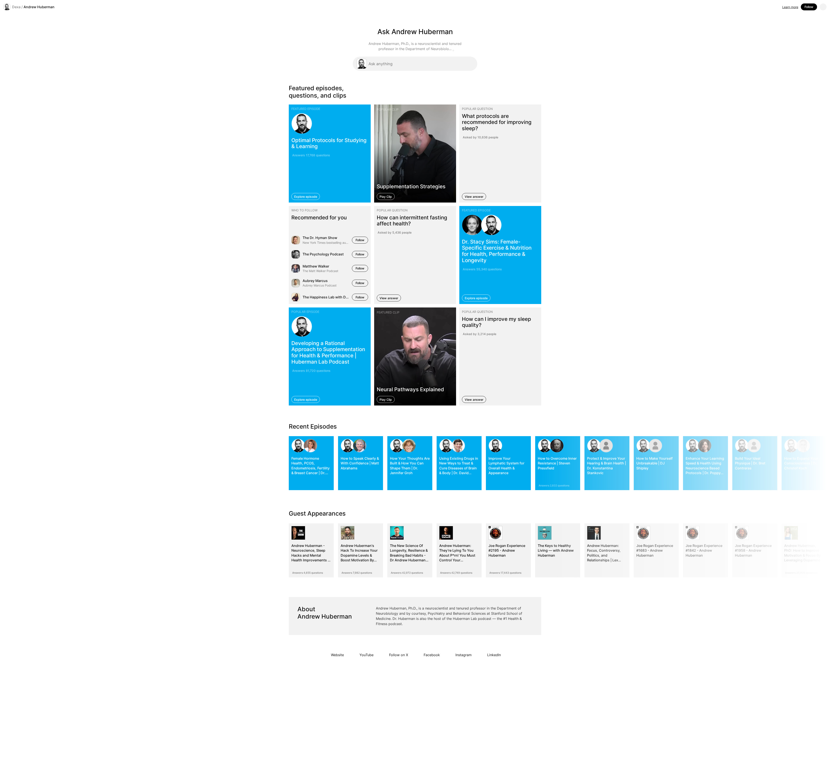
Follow (808, 7)
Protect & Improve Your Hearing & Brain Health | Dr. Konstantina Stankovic (606, 465)
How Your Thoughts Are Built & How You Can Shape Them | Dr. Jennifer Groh (410, 465)
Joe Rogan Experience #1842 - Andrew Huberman (704, 550)
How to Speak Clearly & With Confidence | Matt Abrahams (360, 463)
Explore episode (305, 196)
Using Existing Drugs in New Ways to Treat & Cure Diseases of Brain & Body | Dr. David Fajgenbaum (458, 468)
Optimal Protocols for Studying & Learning (329, 143)
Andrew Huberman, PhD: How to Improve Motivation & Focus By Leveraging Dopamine (802, 552)
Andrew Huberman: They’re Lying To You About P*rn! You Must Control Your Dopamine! (457, 555)
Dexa (16, 7)
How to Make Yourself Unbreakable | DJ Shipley (654, 463)
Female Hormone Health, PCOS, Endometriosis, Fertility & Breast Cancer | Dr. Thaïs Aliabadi (310, 468)
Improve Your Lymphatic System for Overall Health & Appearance (506, 465)
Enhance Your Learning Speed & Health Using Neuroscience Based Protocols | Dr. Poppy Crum (705, 468)
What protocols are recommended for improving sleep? (497, 122)
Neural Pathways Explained (410, 389)
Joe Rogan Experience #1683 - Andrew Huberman (654, 550)
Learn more (790, 7)
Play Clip (386, 196)
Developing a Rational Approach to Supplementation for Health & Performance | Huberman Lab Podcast (328, 352)
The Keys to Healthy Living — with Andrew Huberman (556, 550)
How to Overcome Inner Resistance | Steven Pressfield (557, 463)
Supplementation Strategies (411, 186)
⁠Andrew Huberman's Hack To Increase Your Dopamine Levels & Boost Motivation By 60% (359, 555)
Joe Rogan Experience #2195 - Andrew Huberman (506, 550)
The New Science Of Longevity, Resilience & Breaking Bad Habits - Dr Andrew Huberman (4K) (409, 555)
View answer (474, 196)
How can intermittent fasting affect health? (412, 220)
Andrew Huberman (39, 7)
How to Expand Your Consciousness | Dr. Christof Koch (801, 463)
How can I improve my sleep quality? (496, 322)
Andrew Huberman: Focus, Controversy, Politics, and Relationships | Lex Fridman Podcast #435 (605, 555)
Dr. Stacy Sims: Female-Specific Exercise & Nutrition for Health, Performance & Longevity (497, 251)
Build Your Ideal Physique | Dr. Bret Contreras (750, 463)
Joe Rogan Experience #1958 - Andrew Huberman (753, 550)
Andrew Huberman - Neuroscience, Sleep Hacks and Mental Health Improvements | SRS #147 (310, 555)
